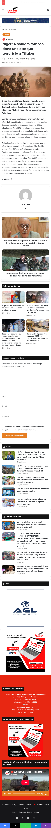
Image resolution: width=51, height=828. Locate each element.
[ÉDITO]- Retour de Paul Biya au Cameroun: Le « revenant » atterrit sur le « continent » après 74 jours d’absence (31, 456)
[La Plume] (13, 10)
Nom (4, 396)
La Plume (39, 805)
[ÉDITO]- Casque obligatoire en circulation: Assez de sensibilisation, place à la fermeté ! (33, 479)
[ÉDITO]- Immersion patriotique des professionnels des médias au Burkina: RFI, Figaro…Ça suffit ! (32, 468)
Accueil (7, 29)
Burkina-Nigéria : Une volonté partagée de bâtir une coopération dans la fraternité (32, 524)
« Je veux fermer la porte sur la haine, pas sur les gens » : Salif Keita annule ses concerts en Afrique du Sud (33, 568)
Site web (5, 416)
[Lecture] (5, 794)
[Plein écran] (46, 794)
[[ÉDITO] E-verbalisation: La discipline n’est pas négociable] (8, 491)
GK (27, 808)
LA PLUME (9, 59)
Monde (13, 29)
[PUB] (25, 20)
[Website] (25, 208)
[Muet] (42, 794)
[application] (25, 782)
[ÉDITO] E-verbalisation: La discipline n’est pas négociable (33, 489)
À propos (22, 812)
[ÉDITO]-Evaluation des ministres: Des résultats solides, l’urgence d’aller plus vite (31, 501)
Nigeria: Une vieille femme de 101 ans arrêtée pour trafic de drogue (13, 307)
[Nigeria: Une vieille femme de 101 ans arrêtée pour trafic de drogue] (13, 297)
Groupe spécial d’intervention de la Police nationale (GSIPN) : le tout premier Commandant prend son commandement (32, 556)
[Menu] (3, 11)
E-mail (5, 406)
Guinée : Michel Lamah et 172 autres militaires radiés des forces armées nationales (37, 309)
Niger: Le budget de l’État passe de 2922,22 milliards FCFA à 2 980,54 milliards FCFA (37, 337)
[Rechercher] (48, 11)
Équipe (29, 812)
